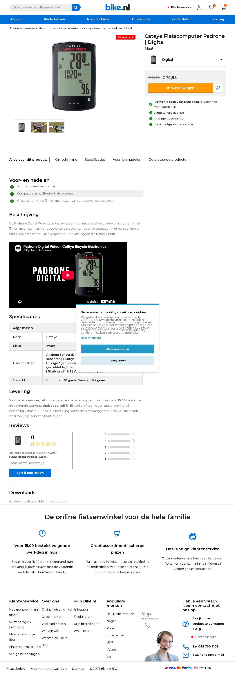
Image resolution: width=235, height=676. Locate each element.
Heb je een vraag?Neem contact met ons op (201, 605)
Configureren (117, 360)
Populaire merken (116, 603)
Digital (167, 60)
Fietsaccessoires (25, 28)
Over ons (50, 601)
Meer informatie (91, 338)
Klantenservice (24, 601)
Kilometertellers (71, 28)
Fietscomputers (48, 28)
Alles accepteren (117, 348)
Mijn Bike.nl (85, 601)
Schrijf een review (30, 473)
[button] (185, 60)
